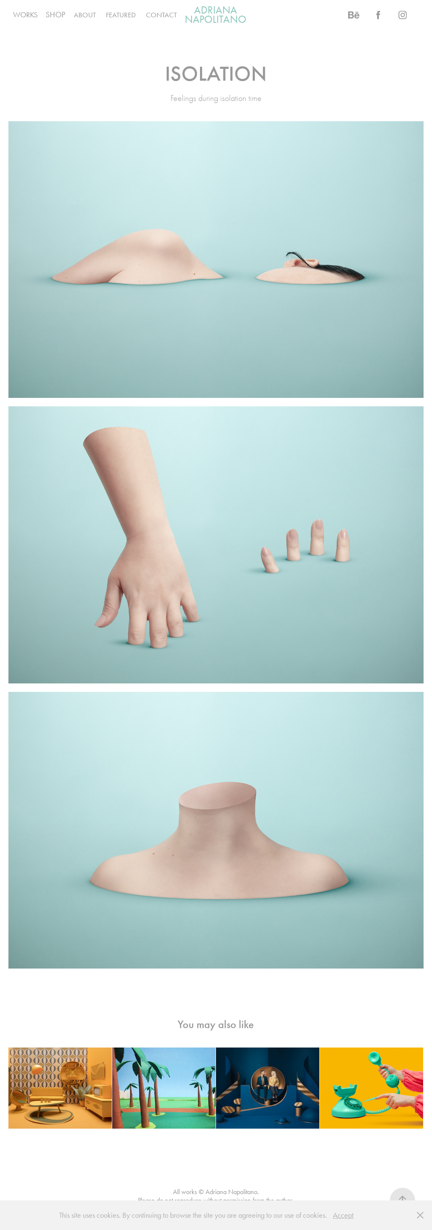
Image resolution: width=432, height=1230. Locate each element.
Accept (343, 1215)
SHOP (55, 14)
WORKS (25, 14)
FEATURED (121, 15)
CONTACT (161, 15)
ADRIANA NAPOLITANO (215, 14)
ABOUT (85, 15)
